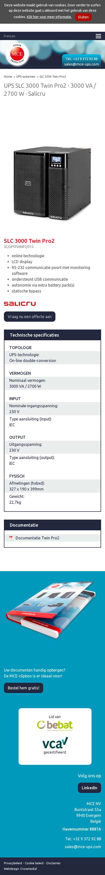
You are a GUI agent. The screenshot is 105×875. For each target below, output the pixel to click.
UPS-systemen (25, 76)
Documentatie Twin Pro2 (37, 538)
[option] (52, 166)
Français (9, 36)
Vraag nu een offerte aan (30, 316)
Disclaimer (53, 863)
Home (8, 76)
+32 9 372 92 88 (85, 59)
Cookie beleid (34, 863)
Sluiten (83, 17)
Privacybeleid (13, 863)
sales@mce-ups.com (81, 64)
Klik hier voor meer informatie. (49, 17)
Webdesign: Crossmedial (20, 868)
